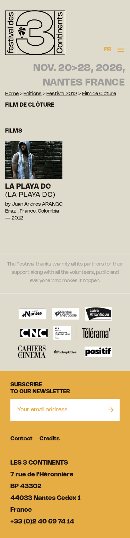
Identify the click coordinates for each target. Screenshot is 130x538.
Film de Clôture (99, 94)
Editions (33, 94)
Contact (21, 438)
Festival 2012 (61, 94)
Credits (50, 438)
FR (108, 49)
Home (12, 94)
